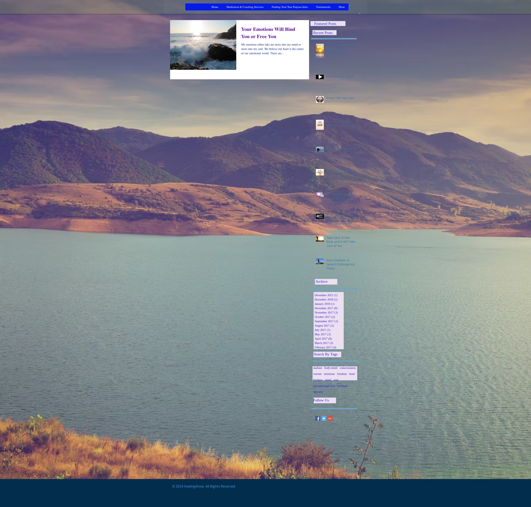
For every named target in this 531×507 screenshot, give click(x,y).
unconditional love (324, 385)
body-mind (330, 367)
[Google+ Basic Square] (330, 418)
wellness (342, 385)
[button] (359, 13)
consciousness (348, 367)
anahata (317, 367)
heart (352, 373)
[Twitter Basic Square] (324, 418)
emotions (329, 373)
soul (336, 379)
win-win (318, 392)
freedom (342, 373)
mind (328, 379)
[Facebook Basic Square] (317, 418)
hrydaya (318, 379)
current (317, 373)
